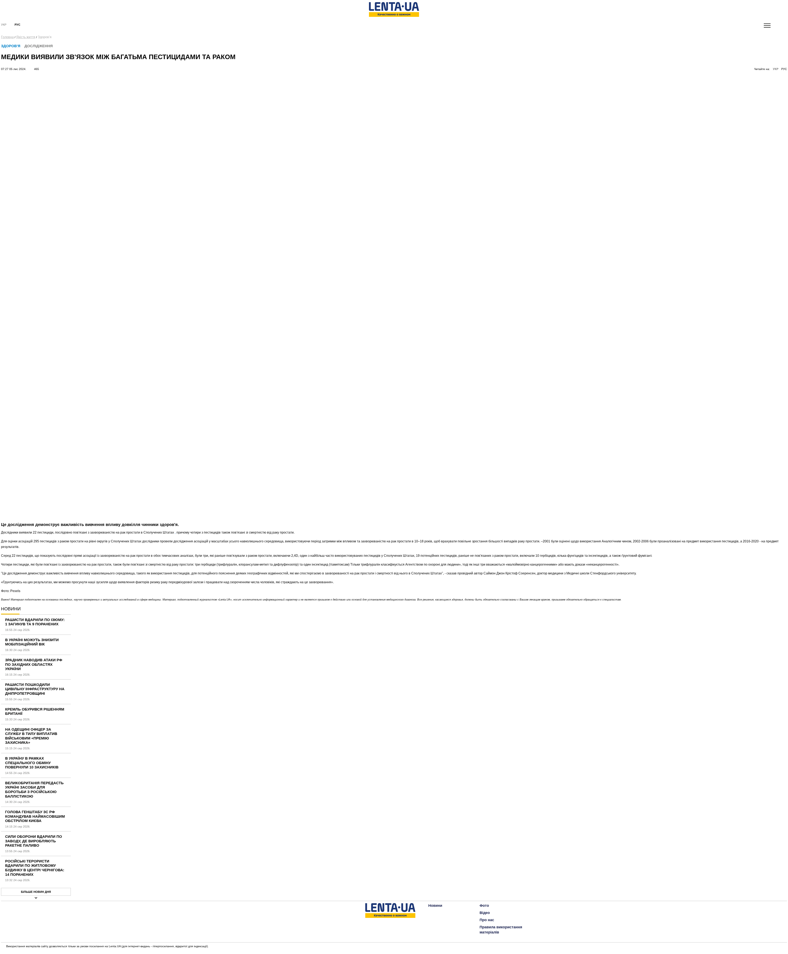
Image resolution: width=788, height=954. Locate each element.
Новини (435, 905)
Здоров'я (45, 37)
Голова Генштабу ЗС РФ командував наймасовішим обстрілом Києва (35, 816)
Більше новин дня (36, 891)
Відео (485, 913)
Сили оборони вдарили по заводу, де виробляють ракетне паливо (33, 841)
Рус (17, 24)
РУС (784, 69)
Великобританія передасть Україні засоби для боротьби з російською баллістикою (34, 789)
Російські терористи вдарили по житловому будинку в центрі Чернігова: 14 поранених (34, 868)
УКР (775, 69)
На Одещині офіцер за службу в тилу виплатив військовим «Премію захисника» (31, 736)
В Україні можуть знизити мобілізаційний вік (32, 642)
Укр (3, 24)
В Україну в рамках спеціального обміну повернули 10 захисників (31, 762)
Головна (7, 37)
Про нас (487, 920)
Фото (484, 905)
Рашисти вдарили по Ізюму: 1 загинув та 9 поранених (35, 622)
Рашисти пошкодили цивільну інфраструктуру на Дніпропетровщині (34, 689)
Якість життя (25, 37)
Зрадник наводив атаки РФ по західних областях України (33, 664)
